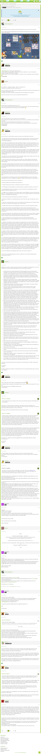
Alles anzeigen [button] (20, 626)
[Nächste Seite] (15, 20)
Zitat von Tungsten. (6, 398)
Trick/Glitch (14, 577)
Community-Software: (20, 752)
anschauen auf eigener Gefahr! (9, 581)
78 (10, 20)
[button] (40, 1)
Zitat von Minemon (6, 620)
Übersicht (33, 578)
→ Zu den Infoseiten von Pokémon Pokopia (21, 16)
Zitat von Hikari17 (6, 673)
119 (13, 20)
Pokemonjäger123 (5, 70)
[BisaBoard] (2, 1)
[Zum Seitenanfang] (39, 752)
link (18, 105)
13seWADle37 (10, 7)
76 (6, 20)
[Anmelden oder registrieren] (37, 1)
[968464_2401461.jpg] (20, 46)
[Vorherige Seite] (2, 20)
